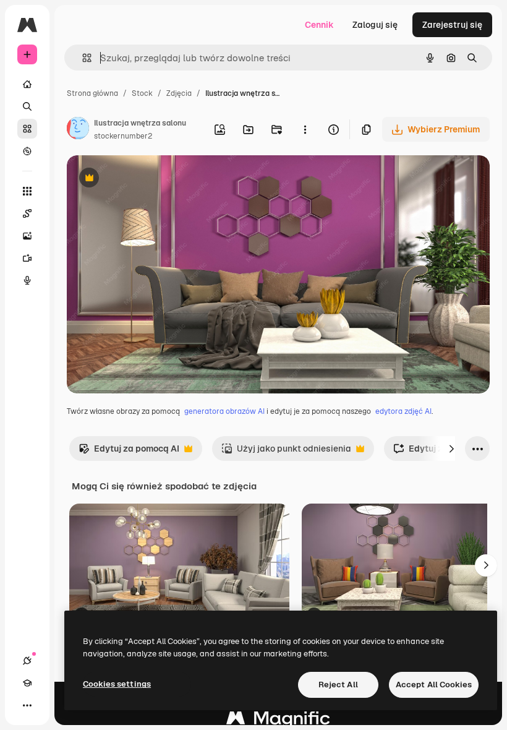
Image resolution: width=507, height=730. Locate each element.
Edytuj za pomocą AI (129, 452)
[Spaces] (27, 213)
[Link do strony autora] (78, 130)
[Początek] (27, 84)
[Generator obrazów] (27, 236)
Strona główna (92, 93)
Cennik (319, 24)
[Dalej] (451, 448)
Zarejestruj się (452, 24)
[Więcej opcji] (304, 129)
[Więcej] (27, 705)
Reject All (338, 684)
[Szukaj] (27, 106)
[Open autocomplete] (82, 57)
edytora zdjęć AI (403, 411)
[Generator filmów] (27, 258)
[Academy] (27, 683)
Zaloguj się (375, 24)
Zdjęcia (179, 93)
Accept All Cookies (434, 684)
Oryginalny (152, 179)
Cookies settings (117, 684)
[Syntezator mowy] (27, 280)
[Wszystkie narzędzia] (27, 191)
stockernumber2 (123, 136)
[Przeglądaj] (27, 151)
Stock (142, 93)
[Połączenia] (27, 661)
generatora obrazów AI (224, 411)
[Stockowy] (27, 129)
